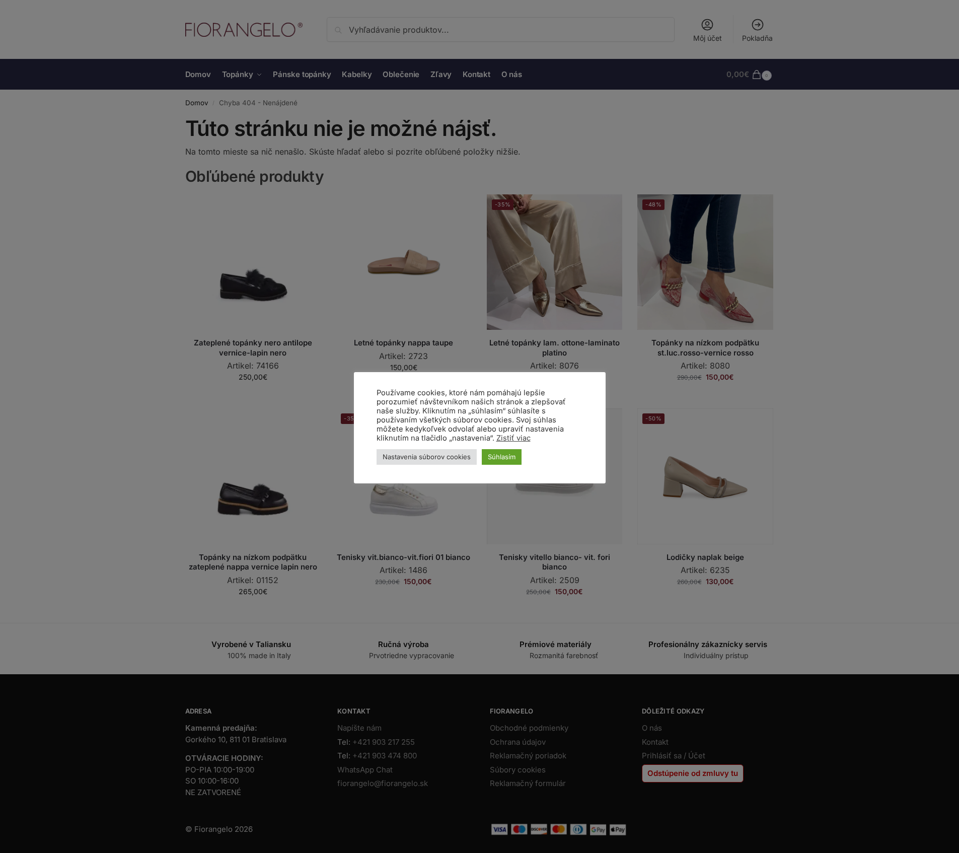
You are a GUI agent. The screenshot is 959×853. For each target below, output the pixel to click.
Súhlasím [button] (501, 457)
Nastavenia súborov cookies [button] (427, 457)
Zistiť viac (513, 438)
